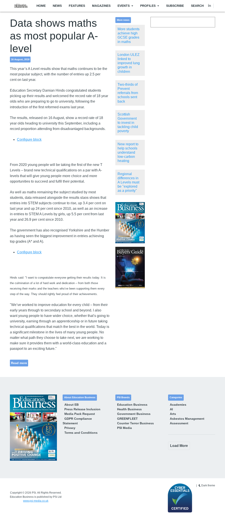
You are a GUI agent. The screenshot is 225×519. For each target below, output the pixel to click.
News (57, 5)
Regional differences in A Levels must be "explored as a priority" (128, 182)
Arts (173, 414)
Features (77, 5)
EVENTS (124, 5)
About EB (71, 404)
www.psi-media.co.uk (35, 500)
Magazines (101, 5)
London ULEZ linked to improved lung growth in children (129, 63)
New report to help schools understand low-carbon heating (128, 152)
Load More (179, 446)
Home (41, 5)
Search (197, 5)
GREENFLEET (127, 418)
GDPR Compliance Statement (77, 421)
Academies (178, 404)
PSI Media (124, 428)
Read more (19, 363)
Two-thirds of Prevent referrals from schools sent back (128, 93)
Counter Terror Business (135, 423)
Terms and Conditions (81, 432)
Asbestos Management (187, 418)
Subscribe (175, 5)
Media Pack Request (79, 414)
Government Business (134, 414)
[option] (130, 223)
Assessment (179, 423)
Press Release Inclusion (82, 409)
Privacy (69, 428)
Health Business (129, 409)
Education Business (132, 404)
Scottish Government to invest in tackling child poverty (128, 122)
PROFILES (148, 5)
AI (171, 409)
